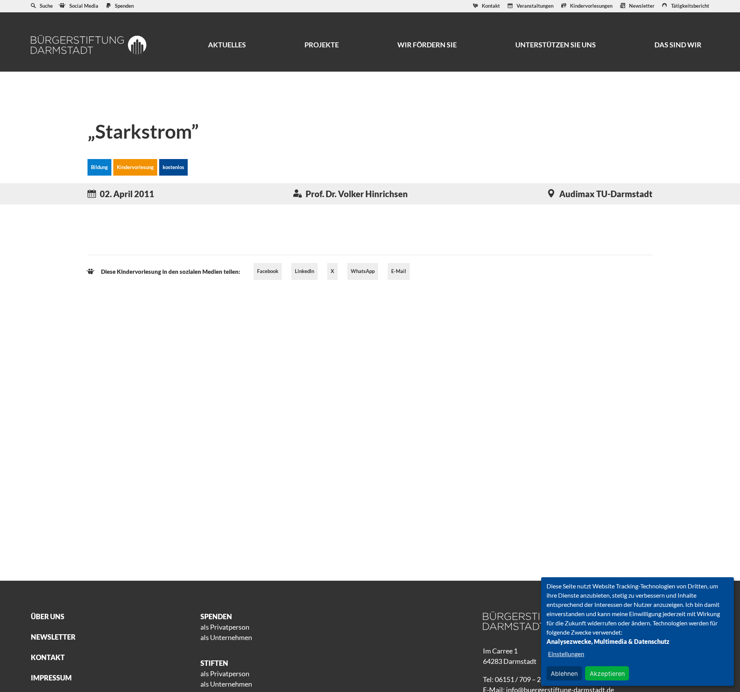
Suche (46, 6)
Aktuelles (227, 44)
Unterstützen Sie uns (555, 44)
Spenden (124, 6)
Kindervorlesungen (591, 6)
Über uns (47, 616)
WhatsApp (363, 271)
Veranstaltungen (534, 6)
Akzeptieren (607, 673)
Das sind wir (677, 44)
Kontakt (491, 6)
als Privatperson (224, 627)
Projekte (321, 44)
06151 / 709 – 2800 (523, 679)
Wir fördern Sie (427, 44)
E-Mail (398, 271)
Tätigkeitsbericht (690, 6)
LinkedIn (304, 271)
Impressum (51, 678)
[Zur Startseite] (88, 44)
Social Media (83, 6)
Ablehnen (564, 673)
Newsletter (641, 6)
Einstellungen (566, 653)
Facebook (267, 271)
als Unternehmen (226, 637)
